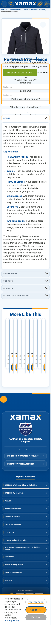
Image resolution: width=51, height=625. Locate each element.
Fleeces (42, 10)
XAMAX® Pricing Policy (15, 493)
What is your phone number (25, 99)
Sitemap (8, 580)
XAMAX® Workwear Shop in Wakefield (21, 485)
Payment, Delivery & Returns (16, 296)
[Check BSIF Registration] (25, 435)
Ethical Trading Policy (14, 565)
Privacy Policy (11, 620)
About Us (9, 501)
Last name (25, 91)
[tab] (25, 118)
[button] (5, 42)
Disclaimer (9, 557)
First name (25, 82)
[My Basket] (47, 4)
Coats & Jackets (30, 10)
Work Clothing (15, 10)
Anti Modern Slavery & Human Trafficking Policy (22, 548)
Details (6, 118)
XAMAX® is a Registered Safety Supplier (25, 440)
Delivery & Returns (13, 517)
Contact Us (9, 532)
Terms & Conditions (13, 524)
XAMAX (4, 10)
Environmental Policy (13, 572)
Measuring (8, 288)
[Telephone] (40, 4)
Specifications (10, 274)
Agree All (36, 609)
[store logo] (25, 4)
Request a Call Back (19, 72)
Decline (36, 617)
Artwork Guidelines (13, 509)
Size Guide (8, 281)
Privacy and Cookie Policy (16, 540)
